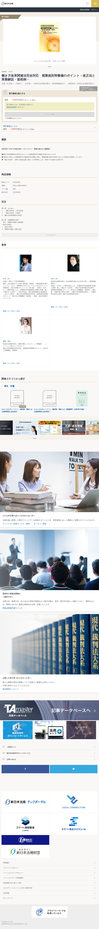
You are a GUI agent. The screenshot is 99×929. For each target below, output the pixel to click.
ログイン (94, 10)
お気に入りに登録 (59, 61)
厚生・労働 (9, 386)
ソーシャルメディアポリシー (13, 873)
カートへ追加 (49, 114)
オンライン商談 (40, 524)
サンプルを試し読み (41, 61)
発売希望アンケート (11, 689)
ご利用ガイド (11, 747)
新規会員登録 (84, 10)
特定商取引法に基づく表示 (12, 883)
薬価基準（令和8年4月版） (75, 409)
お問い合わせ (11, 759)
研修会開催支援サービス (12, 608)
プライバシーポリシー (11, 868)
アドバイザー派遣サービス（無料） (17, 524)
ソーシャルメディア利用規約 (13, 878)
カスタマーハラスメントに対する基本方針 (17, 888)
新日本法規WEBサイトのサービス (18, 753)
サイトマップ (7, 898)
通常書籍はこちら (18, 127)
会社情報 (6, 893)
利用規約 (6, 863)
